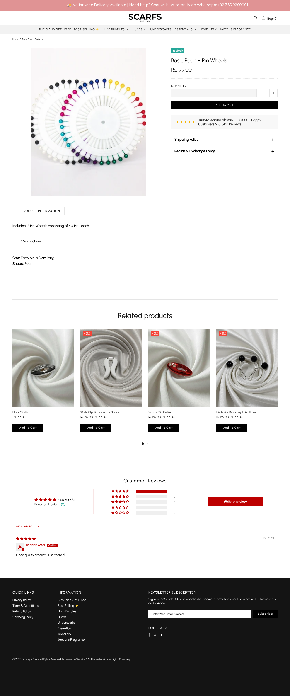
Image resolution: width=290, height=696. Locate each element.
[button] (120, 491)
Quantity (178, 86)
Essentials (65, 628)
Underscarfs (66, 623)
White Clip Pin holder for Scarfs (100, 412)
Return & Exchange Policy (224, 151)
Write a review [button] (235, 502)
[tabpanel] (43, 385)
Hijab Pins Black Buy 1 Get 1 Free (236, 412)
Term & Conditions (25, 606)
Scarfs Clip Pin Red (160, 412)
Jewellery (64, 634)
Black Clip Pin (20, 412)
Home (15, 39)
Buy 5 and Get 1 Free (72, 600)
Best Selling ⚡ (68, 606)
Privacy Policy (21, 600)
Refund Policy (21, 611)
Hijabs (62, 617)
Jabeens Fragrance (71, 640)
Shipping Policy (224, 139)
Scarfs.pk (145, 18)
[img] (26, 539)
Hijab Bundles (67, 611)
